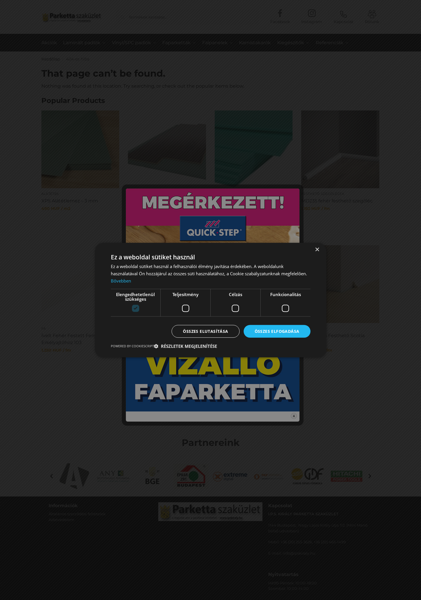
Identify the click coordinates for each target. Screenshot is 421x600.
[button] (185, 346)
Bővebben (121, 280)
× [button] (317, 249)
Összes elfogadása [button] (277, 331)
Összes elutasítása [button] (205, 331)
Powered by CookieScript (132, 346)
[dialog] (210, 300)
